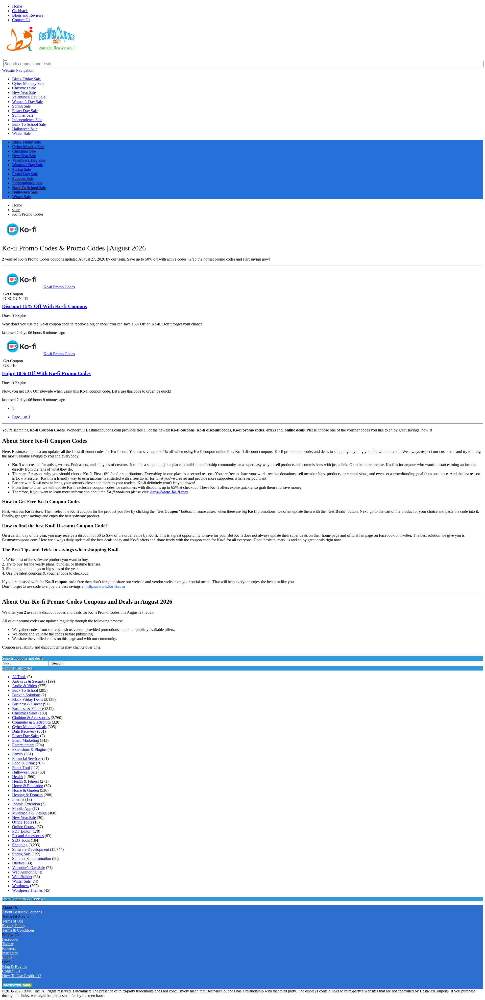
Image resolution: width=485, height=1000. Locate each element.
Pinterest (9, 948)
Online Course (23, 827)
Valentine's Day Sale (28, 867)
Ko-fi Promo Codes (27, 214)
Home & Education (27, 786)
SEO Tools (21, 840)
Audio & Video (24, 686)
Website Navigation (17, 70)
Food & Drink (23, 763)
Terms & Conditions (18, 930)
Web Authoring (24, 872)
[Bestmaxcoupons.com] (40, 50)
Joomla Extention (26, 804)
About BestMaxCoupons (22, 912)
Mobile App (21, 808)
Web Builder (22, 877)
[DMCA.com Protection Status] (17, 986)
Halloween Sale (24, 772)
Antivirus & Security (28, 681)
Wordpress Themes (27, 890)
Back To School (25, 690)
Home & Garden (25, 790)
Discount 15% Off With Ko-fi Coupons (44, 306)
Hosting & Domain (27, 795)
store (16, 210)
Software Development (30, 849)
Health (17, 777)
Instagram (10, 953)
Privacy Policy (13, 926)
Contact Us (11, 971)
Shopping (20, 845)
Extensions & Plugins (29, 749)
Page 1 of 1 (21, 417)
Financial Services (26, 758)
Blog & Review (14, 966)
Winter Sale (21, 881)
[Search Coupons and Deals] (5, 60)
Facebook (10, 939)
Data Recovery (24, 731)
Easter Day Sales (25, 736)
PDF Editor (21, 831)
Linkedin (9, 957)
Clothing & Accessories (31, 717)
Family (17, 754)
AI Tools (19, 677)
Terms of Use (12, 921)
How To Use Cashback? (21, 975)
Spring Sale (21, 854)
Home (17, 205)
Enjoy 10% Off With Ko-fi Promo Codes (46, 373)
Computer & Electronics (31, 722)
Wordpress (20, 886)
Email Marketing (25, 740)
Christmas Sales (24, 713)
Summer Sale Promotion (31, 858)
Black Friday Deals (27, 699)
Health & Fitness (25, 781)
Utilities (18, 863)
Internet (18, 799)
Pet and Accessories (28, 836)
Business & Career (27, 704)
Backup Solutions (26, 695)
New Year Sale (24, 817)
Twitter (7, 944)
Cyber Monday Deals (29, 727)
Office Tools (22, 822)
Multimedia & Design (29, 813)
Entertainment (23, 745)
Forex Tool (21, 767)
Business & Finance (28, 708)
